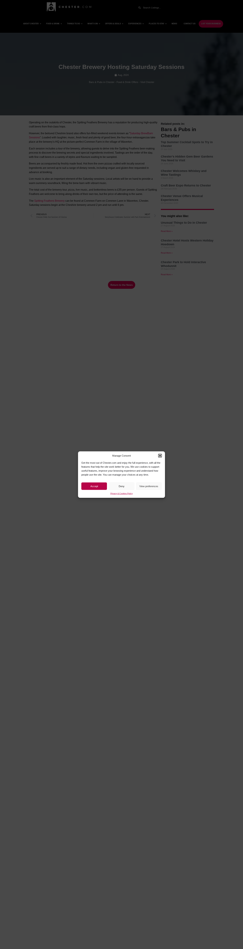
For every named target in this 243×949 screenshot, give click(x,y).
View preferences (148, 486)
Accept (94, 486)
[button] (160, 455)
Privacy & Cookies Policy (121, 493)
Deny (121, 486)
